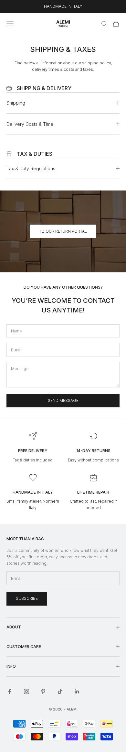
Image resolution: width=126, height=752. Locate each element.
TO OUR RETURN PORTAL (63, 231)
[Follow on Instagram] (26, 691)
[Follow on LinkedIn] (77, 691)
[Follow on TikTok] (60, 691)
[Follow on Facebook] (9, 691)
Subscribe (27, 598)
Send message (63, 400)
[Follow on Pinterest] (43, 691)
